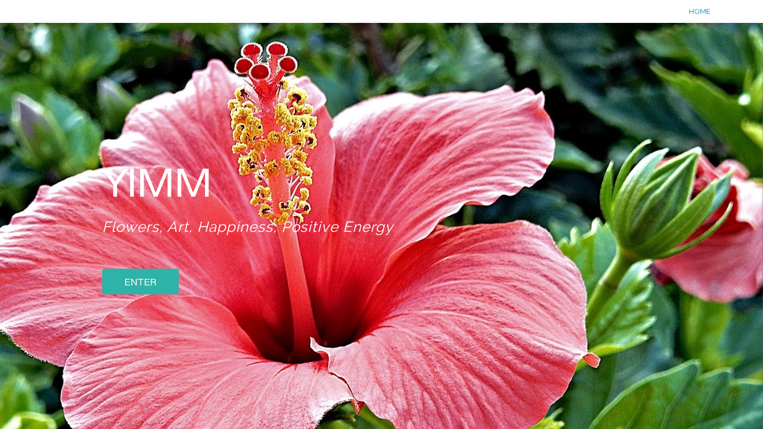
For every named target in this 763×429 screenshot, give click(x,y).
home (699, 11)
